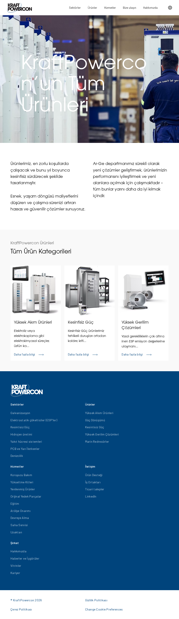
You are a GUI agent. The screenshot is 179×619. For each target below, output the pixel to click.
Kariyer (15, 573)
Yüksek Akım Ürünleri (99, 413)
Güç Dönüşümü (95, 420)
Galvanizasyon (20, 413)
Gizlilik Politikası (96, 600)
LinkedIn (90, 496)
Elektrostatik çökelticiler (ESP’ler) (33, 420)
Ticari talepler (94, 489)
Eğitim (14, 503)
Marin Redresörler (97, 441)
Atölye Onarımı (20, 511)
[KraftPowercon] (19, 8)
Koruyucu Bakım (21, 475)
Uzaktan (16, 532)
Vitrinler (15, 565)
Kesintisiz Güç (19, 427)
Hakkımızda (150, 7)
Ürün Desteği (93, 475)
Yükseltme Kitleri (21, 482)
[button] (170, 7)
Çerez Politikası (21, 609)
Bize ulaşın (129, 7)
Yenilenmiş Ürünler (22, 489)
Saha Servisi (19, 525)
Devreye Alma (19, 518)
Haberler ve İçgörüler (24, 558)
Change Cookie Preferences (104, 609)
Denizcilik (16, 456)
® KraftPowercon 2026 (26, 600)
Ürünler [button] (92, 7)
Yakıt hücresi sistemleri (26, 441)
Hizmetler (110, 7)
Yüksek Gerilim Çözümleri (102, 434)
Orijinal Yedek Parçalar (25, 496)
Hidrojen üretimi (21, 434)
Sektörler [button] (75, 7)
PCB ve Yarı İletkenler (25, 449)
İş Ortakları (93, 482)
